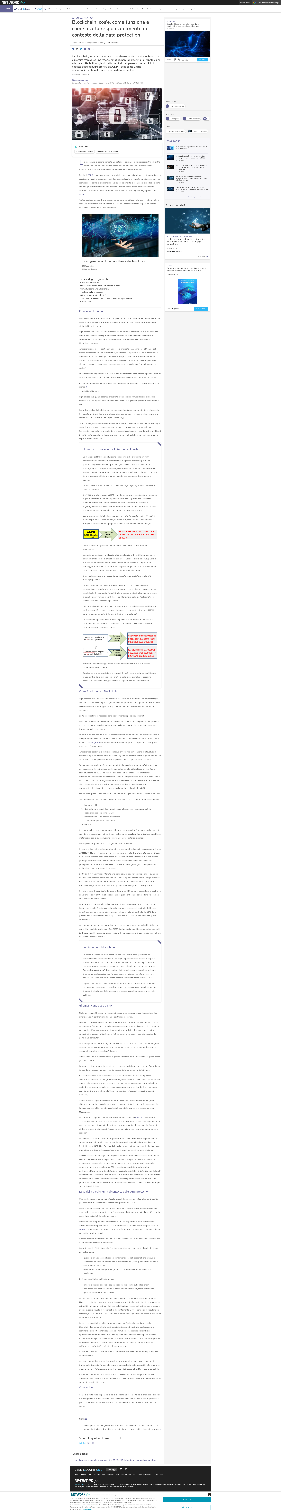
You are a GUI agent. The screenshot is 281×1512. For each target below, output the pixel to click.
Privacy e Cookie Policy (110, 1474)
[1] (86, 386)
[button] (6, 8)
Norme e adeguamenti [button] (103, 9)
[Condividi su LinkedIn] (81, 49)
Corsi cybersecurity (185, 9)
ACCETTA (187, 1499)
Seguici (110, 1469)
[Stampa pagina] (89, 49)
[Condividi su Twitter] (77, 49)
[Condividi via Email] (85, 49)
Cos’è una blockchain (89, 282)
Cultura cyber (135, 9)
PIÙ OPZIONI (187, 1507)
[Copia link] (93, 49)
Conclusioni (85, 301)
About (77, 1474)
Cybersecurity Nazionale (67, 9)
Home (74, 43)
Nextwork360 (79, 1484)
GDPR (82, 194)
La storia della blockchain (92, 292)
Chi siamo (197, 9)
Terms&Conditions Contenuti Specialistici (136, 1474)
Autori (83, 1474)
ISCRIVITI (202, 59)
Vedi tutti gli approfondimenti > (198, 197)
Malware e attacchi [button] (84, 9)
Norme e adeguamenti (88, 43)
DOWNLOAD (200, 308)
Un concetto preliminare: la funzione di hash (100, 285)
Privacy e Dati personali (109, 43)
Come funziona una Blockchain (94, 289)
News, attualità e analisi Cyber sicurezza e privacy (159, 9)
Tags (89, 1474)
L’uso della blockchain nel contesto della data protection (106, 298)
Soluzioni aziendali (122, 9)
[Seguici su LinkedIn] (121, 1469)
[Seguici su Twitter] (125, 1469)
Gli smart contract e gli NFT (93, 295)
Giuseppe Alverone (80, 80)
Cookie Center (158, 1474)
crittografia (94, 742)
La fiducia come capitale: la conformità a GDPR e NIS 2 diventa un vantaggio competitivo (115, 1460)
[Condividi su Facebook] (73, 49)
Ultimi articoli (52, 9)
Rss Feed (97, 1474)
